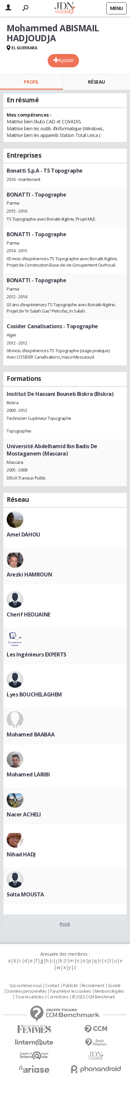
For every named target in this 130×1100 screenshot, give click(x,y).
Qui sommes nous (25, 985)
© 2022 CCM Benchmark (93, 997)
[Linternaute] (34, 1042)
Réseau (96, 82)
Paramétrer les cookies (70, 991)
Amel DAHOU (23, 534)
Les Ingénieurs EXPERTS (36, 654)
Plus (65, 924)
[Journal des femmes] (34, 1029)
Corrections (57, 997)
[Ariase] (34, 1069)
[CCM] (96, 1029)
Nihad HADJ (21, 854)
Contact (52, 985)
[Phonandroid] (96, 1069)
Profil (31, 82)
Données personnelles (26, 991)
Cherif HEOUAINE (28, 614)
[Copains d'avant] (34, 1055)
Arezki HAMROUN (29, 574)
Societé (114, 985)
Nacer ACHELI (24, 814)
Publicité (70, 985)
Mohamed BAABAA (30, 734)
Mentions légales (109, 991)
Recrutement (93, 985)
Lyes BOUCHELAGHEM (34, 694)
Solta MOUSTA (25, 894)
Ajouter (66, 60)
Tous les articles (29, 997)
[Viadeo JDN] (96, 1056)
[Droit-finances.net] (96, 1042)
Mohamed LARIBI (28, 774)
